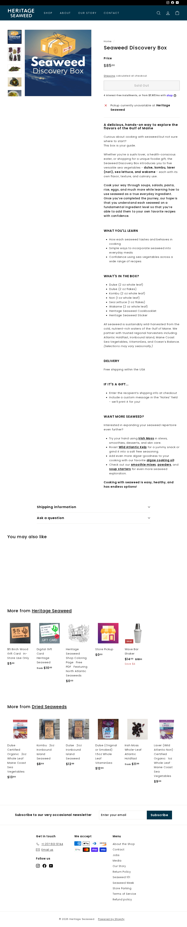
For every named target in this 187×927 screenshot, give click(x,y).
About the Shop (124, 844)
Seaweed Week (123, 883)
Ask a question (50, 518)
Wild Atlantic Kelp (133, 447)
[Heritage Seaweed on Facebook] (44, 866)
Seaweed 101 (121, 877)
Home (108, 41)
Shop (48, 13)
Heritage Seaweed (52, 611)
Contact (111, 13)
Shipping (109, 75)
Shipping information (56, 507)
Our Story (87, 13)
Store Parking (122, 888)
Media (117, 860)
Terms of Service (124, 894)
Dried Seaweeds (49, 707)
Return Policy (122, 872)
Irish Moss (146, 438)
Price (108, 58)
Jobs (116, 855)
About (65, 13)
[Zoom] (58, 63)
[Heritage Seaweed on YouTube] (51, 866)
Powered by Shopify (111, 919)
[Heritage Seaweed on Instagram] (38, 866)
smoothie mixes (143, 465)
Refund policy (122, 899)
